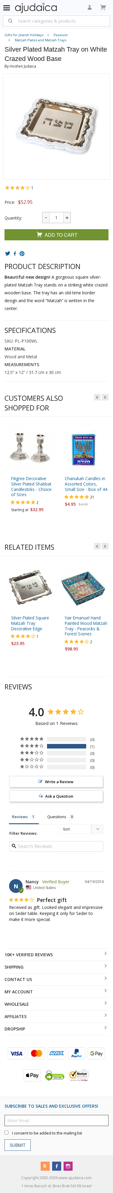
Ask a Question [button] (59, 796)
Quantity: (13, 218)
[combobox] (56, 20)
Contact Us (18, 979)
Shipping (14, 967)
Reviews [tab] (20, 816)
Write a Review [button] (59, 781)
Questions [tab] (56, 816)
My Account (19, 992)
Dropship (15, 1029)
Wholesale (17, 1004)
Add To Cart (61, 234)
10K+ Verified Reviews (29, 954)
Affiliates (16, 1016)
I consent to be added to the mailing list (47, 1133)
